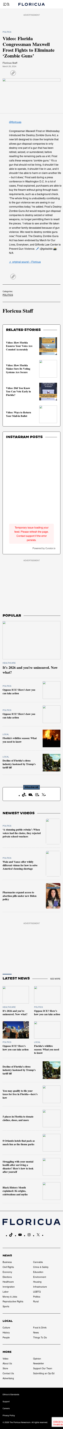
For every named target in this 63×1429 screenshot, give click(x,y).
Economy (7, 1271)
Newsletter (38, 1363)
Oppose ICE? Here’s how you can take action (19, 691)
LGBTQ (37, 1291)
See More (55, 978)
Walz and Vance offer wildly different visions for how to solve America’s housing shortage (20, 865)
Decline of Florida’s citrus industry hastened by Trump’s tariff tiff (19, 764)
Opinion (37, 1358)
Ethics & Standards (11, 1394)
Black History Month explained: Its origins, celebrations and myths (15, 1191)
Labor (6, 1291)
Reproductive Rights (13, 1301)
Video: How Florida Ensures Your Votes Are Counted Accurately (19, 346)
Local (6, 734)
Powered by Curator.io (43, 548)
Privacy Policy (9, 1415)
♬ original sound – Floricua (25, 262)
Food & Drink (40, 1327)
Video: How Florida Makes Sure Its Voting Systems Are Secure (18, 368)
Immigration (9, 1286)
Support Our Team (42, 1368)
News (7, 1255)
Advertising (8, 1378)
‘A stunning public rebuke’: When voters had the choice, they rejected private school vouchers (22, 833)
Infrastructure (40, 1286)
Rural (36, 1301)
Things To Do (40, 1337)
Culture (6, 1327)
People (6, 1337)
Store (5, 1368)
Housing (37, 1281)
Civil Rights (8, 1267)
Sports (6, 1306)
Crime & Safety (40, 1267)
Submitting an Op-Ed (43, 1373)
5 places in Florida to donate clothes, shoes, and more (18, 1118)
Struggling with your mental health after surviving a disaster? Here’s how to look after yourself (18, 1167)
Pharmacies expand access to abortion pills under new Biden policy (20, 895)
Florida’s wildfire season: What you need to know (20, 740)
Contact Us (8, 1373)
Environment (39, 1276)
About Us (7, 1363)
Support (6, 1401)
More (7, 1352)
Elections (7, 1276)
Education (38, 1271)
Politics (7, 31)
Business (7, 1262)
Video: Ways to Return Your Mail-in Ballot (18, 414)
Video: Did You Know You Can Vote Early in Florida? (18, 391)
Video (5, 1358)
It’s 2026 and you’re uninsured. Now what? (30, 670)
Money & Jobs (10, 1296)
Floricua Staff (10, 62)
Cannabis (38, 1262)
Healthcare (9, 662)
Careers (6, 1408)
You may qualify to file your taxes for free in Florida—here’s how (20, 1094)
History (6, 1332)
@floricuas (15, 122)
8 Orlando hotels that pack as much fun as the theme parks (19, 1142)
